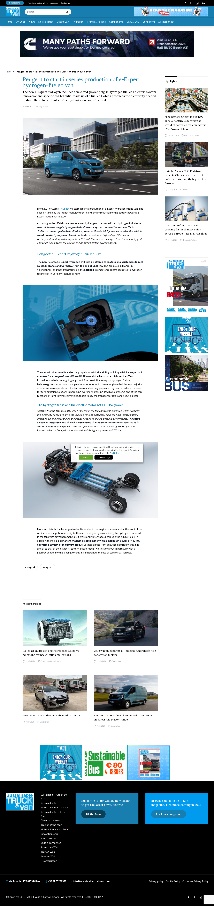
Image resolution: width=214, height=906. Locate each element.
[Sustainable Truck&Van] (13, 11)
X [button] (138, 447)
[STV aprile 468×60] (171, 11)
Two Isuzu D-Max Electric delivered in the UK (51, 715)
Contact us (65, 3)
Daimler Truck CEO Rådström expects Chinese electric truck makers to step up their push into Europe (186, 177)
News (32, 21)
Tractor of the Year (51, 825)
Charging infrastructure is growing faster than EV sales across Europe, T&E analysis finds (186, 229)
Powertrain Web (49, 847)
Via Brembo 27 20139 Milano (24, 881)
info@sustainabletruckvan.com (91, 881)
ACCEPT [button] (86, 457)
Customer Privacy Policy (195, 881)
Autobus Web (48, 856)
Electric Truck (45, 21)
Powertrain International (54, 807)
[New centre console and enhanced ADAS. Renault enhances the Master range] (126, 693)
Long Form (149, 21)
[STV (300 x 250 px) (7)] (148, 762)
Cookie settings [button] (103, 457)
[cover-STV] (186, 286)
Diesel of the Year (50, 820)
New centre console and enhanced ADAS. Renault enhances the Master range (124, 717)
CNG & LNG (133, 21)
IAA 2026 (20, 21)
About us (54, 3)
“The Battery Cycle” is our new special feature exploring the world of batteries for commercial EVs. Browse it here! (186, 123)
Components (116, 21)
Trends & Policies (96, 21)
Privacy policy (156, 881)
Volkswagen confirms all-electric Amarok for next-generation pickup (125, 652)
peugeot (48, 567)
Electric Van (62, 21)
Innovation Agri (49, 834)
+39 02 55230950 (56, 881)
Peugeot (64, 208)
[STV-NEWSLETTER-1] (186, 335)
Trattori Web (48, 851)
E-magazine (14, 3)
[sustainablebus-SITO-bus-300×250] (186, 373)
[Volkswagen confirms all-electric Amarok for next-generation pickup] (126, 628)
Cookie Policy (173, 881)
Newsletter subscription (38, 3)
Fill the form (93, 814)
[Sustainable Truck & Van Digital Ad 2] (107, 44)
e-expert (30, 567)
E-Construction (49, 861)
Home (9, 21)
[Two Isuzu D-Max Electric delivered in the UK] (55, 693)
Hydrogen (77, 21)
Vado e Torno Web (51, 842)
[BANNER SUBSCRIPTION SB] (105, 762)
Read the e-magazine (168, 814)
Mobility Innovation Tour (54, 829)
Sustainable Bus (49, 803)
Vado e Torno (48, 838)
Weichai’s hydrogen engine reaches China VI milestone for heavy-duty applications (51, 652)
